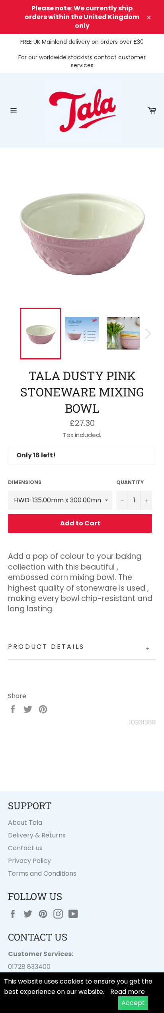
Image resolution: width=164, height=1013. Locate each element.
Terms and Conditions (42, 873)
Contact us (25, 848)
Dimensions (24, 482)
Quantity (130, 482)
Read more (127, 991)
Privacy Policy (29, 860)
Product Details (79, 648)
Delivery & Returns (37, 835)
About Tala (25, 822)
